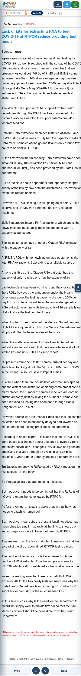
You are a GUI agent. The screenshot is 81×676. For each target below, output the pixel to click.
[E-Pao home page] (36, 670)
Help (12, 658)
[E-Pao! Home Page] (9, 5)
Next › (65, 671)
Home (20, 24)
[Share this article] (45, 670)
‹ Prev (16, 671)
